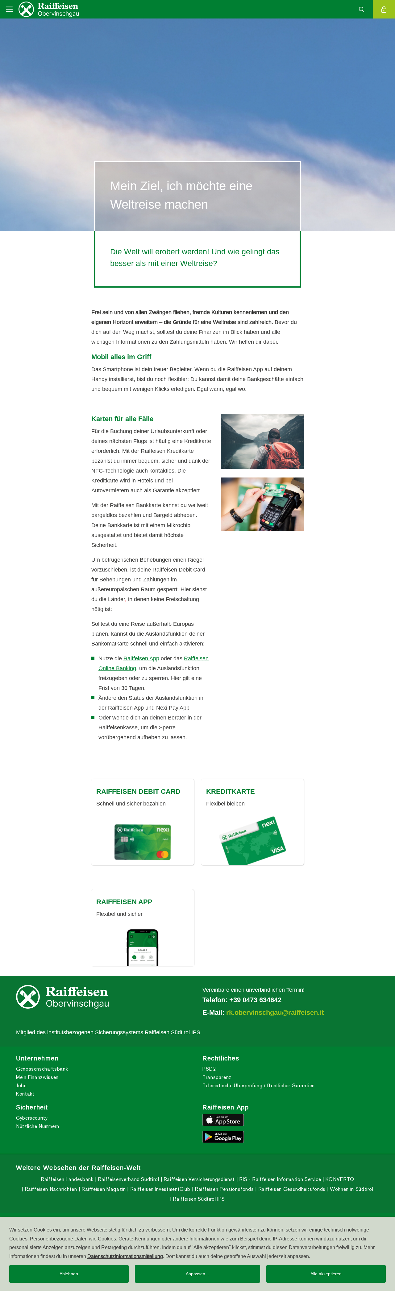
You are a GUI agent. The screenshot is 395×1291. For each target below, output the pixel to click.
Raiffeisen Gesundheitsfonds (291, 1189)
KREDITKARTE (230, 791)
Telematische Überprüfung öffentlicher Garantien (258, 1085)
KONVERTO (339, 1179)
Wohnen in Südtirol (351, 1189)
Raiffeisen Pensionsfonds (223, 1189)
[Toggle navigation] (9, 9)
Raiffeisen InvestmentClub (159, 1189)
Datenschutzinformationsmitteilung (125, 1256)
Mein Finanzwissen (37, 1077)
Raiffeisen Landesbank (67, 1179)
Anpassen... (197, 1273)
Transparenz (216, 1077)
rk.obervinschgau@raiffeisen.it (275, 1012)
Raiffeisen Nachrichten (50, 1189)
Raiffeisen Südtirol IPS (198, 1199)
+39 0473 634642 (255, 1000)
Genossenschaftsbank (42, 1069)
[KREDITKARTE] (252, 840)
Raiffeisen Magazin (103, 1189)
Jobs (21, 1085)
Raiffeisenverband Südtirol (127, 1179)
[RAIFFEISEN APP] (142, 946)
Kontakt (25, 1094)
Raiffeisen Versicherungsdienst (198, 1179)
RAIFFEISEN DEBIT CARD (138, 791)
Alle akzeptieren (326, 1273)
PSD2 (209, 1069)
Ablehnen (69, 1273)
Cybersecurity (32, 1118)
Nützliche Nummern (37, 1126)
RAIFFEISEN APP (124, 902)
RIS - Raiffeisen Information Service (279, 1179)
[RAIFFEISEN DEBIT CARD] (142, 840)
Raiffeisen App (141, 658)
